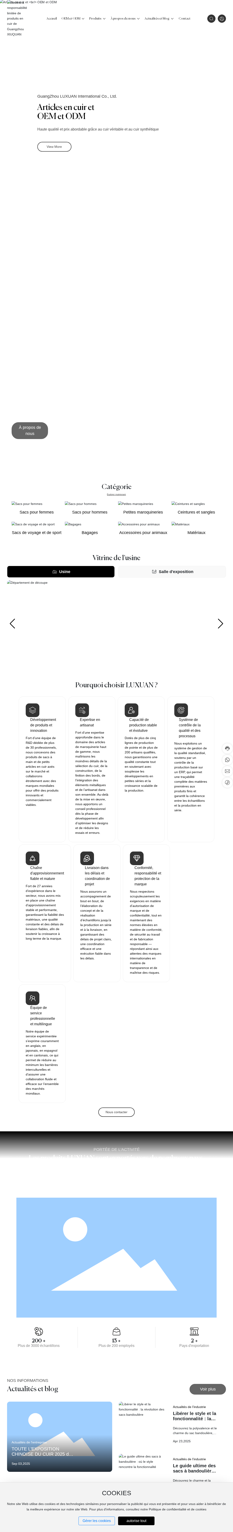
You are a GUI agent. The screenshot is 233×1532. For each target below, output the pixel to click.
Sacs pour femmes (37, 512)
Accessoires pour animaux (143, 532)
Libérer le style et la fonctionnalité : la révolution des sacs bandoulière (194, 1421)
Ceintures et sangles (196, 512)
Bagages (90, 532)
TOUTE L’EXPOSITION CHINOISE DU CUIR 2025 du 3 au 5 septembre (41, 1454)
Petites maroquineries (143, 512)
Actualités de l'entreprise (29, 1442)
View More (54, 146)
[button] (221, 119)
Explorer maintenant (116, 494)
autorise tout (136, 1521)
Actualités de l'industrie (189, 1407)
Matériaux (196, 532)
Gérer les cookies (97, 1521)
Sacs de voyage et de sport (36, 532)
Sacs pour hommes (89, 512)
